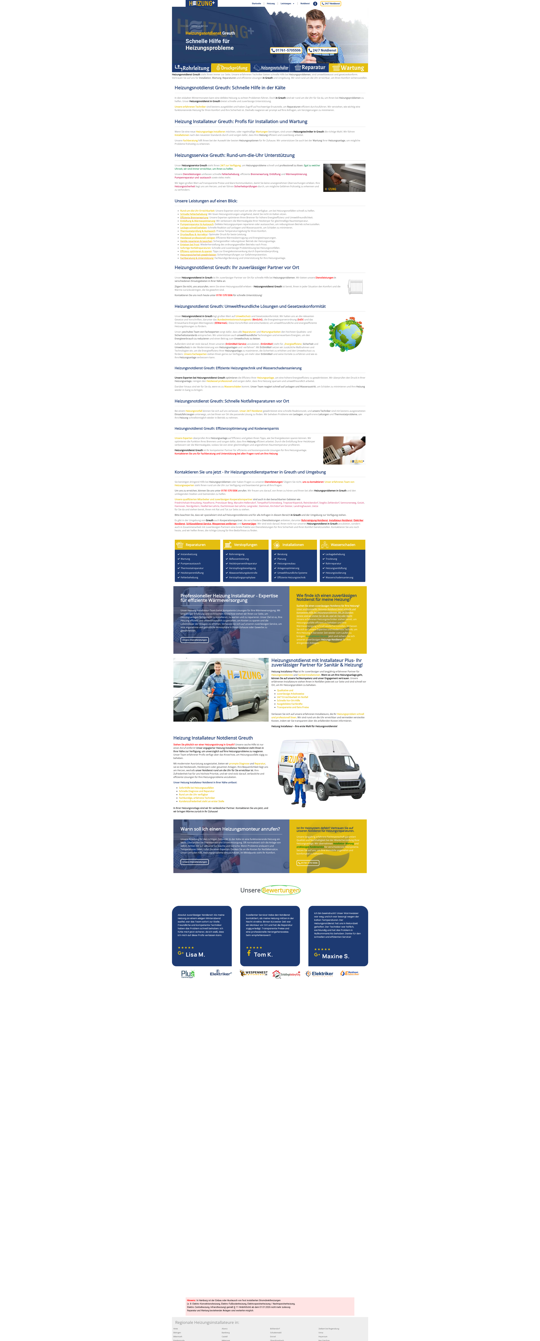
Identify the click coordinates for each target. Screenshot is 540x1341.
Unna (321, 1332)
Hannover (180, 506)
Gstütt (360, 502)
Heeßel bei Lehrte (210, 506)
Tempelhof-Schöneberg (269, 502)
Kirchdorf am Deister (281, 506)
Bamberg (226, 1332)
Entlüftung (275, 174)
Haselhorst (208, 502)
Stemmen (264, 506)
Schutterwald (275, 1332)
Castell (225, 1336)
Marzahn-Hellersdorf (245, 502)
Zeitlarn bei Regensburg (329, 1328)
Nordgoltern (193, 506)
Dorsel (273, 1336)
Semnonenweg (348, 502)
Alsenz (225, 1328)
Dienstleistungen (325, 277)
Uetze (315, 506)
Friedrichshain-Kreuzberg (188, 502)
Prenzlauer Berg (224, 502)
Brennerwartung (259, 174)
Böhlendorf (275, 1328)
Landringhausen (302, 506)
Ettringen (177, 1332)
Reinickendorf (310, 502)
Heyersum (323, 1336)
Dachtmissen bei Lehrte (233, 506)
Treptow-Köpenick (292, 502)
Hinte (175, 1328)
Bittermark (177, 1336)
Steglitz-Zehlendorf (329, 502)
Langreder (252, 506)
